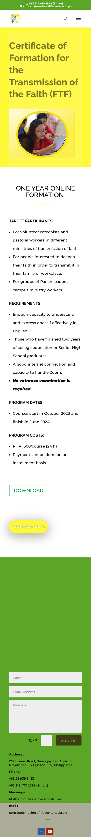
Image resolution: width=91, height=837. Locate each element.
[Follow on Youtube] (49, 831)
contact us (27, 527)
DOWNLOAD (29, 490)
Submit (69, 740)
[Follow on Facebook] (41, 831)
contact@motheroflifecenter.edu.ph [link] (38, 813)
